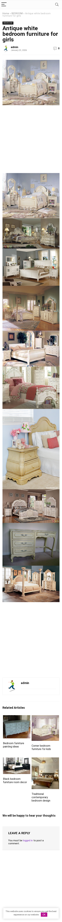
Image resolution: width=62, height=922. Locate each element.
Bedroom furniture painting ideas (13, 745)
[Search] (57, 4)
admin (14, 47)
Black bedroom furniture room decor (15, 780)
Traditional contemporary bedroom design (41, 797)
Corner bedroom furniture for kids (41, 747)
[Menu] (4, 4)
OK (44, 914)
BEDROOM (17, 13)
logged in (28, 840)
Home (5, 13)
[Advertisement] (31, 140)
